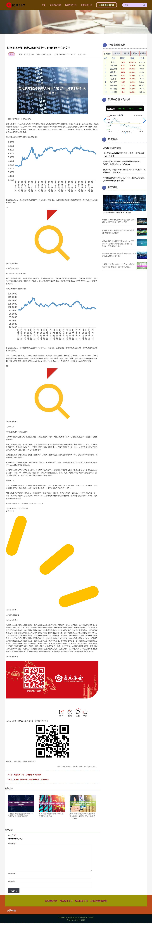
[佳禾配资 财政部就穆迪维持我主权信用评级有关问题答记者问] (21, 803)
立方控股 (113, 92)
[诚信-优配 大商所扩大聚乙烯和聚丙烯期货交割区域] (52, 803)
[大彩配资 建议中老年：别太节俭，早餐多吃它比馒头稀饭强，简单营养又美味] (142, 265)
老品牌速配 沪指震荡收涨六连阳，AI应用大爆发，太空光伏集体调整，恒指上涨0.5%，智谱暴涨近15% (118, 243)
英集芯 (113, 78)
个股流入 (126, 53)
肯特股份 (113, 85)
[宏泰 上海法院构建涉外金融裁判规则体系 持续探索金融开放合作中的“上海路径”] (83, 803)
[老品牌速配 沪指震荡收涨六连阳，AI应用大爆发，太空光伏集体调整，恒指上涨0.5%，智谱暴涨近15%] (142, 243)
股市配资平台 (71, 5)
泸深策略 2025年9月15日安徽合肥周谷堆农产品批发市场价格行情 (119, 254)
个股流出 (135, 53)
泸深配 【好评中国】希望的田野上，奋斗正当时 (31, 779)
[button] (105, 120)
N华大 (113, 62)
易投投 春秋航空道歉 (112, 147)
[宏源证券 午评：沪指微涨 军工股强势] (124, 202)
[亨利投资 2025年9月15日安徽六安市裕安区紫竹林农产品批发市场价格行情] (142, 221)
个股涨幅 (107, 53)
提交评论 (14, 890)
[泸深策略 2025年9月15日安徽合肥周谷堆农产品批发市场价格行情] (142, 255)
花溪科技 (113, 65)
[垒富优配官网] (16, 5)
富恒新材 (113, 69)
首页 (43, 5)
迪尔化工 (113, 82)
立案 (11, 54)
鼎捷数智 (113, 75)
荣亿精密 (113, 88)
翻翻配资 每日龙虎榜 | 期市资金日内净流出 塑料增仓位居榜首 (118, 231)
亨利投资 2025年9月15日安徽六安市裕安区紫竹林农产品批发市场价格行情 (119, 220)
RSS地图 (81, 917)
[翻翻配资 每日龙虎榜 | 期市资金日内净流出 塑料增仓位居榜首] (142, 232)
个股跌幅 (116, 53)
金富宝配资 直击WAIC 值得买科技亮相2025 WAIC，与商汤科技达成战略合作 (121, 163)
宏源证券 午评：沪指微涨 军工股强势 (27, 774)
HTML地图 (89, 917)
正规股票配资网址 (106, 5)
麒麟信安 (113, 72)
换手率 (143, 53)
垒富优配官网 (55, 5)
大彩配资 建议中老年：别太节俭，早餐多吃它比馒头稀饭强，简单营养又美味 (118, 265)
